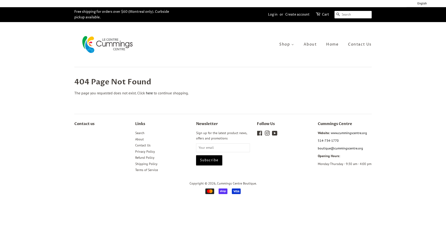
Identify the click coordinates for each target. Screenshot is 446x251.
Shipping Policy (146, 164)
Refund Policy (144, 157)
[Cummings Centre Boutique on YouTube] (274, 134)
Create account (297, 14)
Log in (273, 14)
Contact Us (360, 44)
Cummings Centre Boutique (236, 183)
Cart (325, 14)
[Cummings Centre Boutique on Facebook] (259, 134)
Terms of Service (146, 170)
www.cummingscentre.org (349, 133)
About (310, 44)
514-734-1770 (328, 141)
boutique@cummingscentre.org (340, 148)
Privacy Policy (145, 151)
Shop (285, 44)
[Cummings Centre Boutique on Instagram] (267, 134)
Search (139, 133)
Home (332, 44)
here (149, 93)
